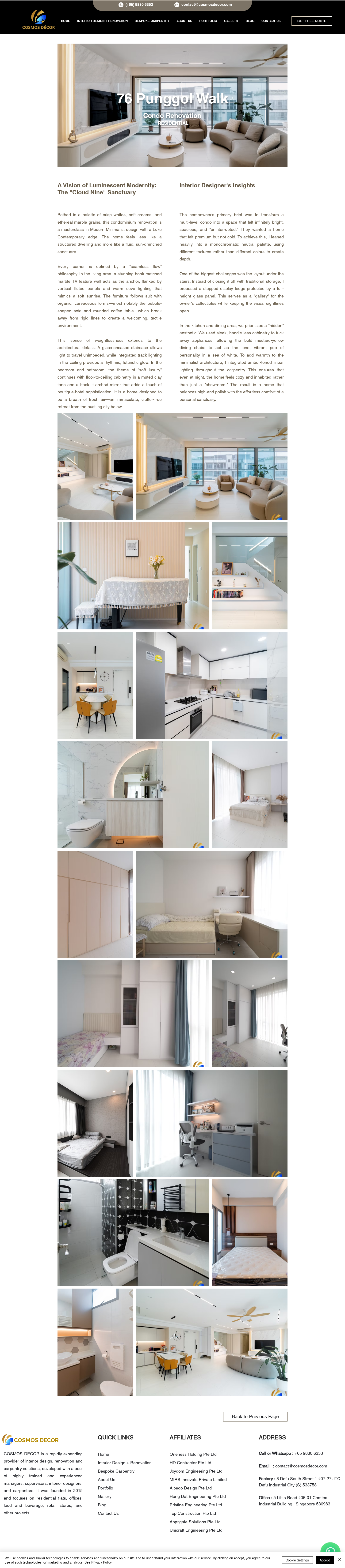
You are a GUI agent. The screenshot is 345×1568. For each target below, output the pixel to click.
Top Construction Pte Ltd (193, 1513)
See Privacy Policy (98, 1562)
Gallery (104, 1496)
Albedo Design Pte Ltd (191, 1487)
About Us (106, 1479)
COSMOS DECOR (36, 1440)
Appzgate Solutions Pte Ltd (195, 1521)
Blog (102, 1504)
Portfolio (105, 1487)
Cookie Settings (297, 1560)
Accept (325, 1560)
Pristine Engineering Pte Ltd (196, 1504)
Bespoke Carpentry (116, 1471)
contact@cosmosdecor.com (206, 4)
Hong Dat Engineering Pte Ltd (198, 1496)
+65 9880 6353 (309, 1453)
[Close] (339, 1560)
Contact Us (108, 1513)
